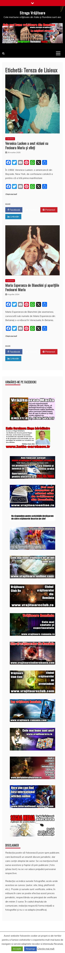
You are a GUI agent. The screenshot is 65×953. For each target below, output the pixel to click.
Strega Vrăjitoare (32, 12)
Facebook (14, 209)
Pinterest (50, 209)
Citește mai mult (11, 194)
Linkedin (14, 216)
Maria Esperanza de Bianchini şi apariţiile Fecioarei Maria (32, 287)
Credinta (10, 139)
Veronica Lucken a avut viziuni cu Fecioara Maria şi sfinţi (26, 145)
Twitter (32, 209)
